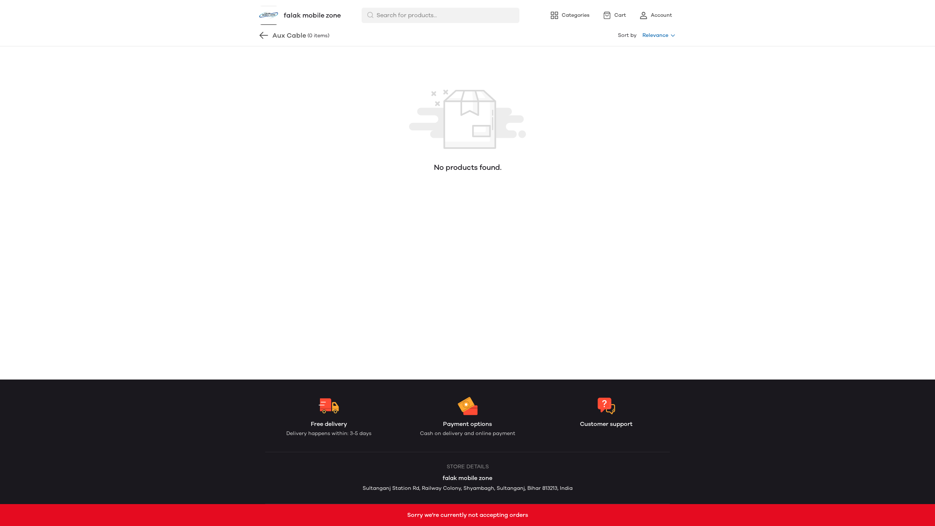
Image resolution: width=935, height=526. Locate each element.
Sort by (627, 35)
